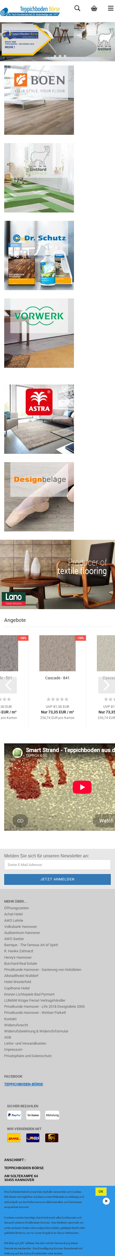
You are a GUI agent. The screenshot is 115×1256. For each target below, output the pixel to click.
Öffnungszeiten (16, 908)
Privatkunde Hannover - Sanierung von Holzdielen (42, 970)
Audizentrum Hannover (22, 933)
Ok (101, 1192)
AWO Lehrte (13, 920)
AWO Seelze (14, 939)
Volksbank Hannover (20, 927)
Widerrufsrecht (16, 1025)
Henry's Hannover (18, 957)
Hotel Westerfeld (17, 982)
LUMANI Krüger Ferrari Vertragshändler (34, 1000)
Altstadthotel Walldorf (21, 976)
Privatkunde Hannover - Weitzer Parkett (35, 1013)
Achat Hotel (13, 914)
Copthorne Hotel (17, 988)
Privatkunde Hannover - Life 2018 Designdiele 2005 (44, 1006)
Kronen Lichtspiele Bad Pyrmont (29, 994)
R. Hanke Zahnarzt (18, 951)
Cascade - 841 (57, 678)
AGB (7, 1037)
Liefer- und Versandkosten (25, 1043)
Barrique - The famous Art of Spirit (31, 945)
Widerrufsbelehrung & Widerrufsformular (36, 1031)
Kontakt (10, 1019)
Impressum (13, 1049)
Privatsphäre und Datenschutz (28, 1056)
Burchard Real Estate (20, 963)
